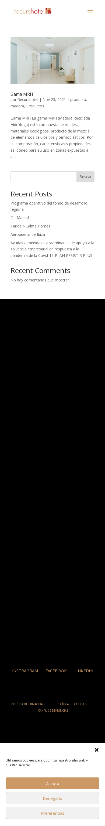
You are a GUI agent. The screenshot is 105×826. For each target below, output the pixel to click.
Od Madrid (19, 217)
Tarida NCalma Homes (30, 226)
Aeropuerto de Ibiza (27, 234)
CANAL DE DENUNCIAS (53, 710)
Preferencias (52, 813)
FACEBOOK (56, 670)
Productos (35, 105)
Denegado (52, 798)
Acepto (52, 783)
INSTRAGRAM (25, 670)
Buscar (85, 176)
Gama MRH (21, 94)
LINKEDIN (83, 670)
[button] (96, 750)
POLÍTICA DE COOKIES (71, 704)
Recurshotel (28, 99)
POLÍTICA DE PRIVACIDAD (28, 704)
